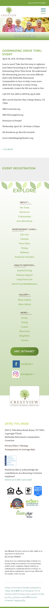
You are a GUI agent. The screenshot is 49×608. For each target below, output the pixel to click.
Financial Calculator (24, 257)
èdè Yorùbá (38, 594)
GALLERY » (24, 294)
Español (35, 587)
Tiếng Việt (9, 591)
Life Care (24, 234)
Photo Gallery (24, 300)
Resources (24, 212)
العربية (12, 597)
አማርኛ (36, 591)
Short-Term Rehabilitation (24, 284)
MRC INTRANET (24, 351)
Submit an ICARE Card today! (18, 480)
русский (21, 597)
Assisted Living (24, 270)
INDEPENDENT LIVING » (24, 229)
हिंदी (28, 597)
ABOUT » (24, 202)
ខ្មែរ (24, 600)
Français (28, 591)
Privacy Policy (11, 446)
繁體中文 (19, 591)
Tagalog (17, 600)
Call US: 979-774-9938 (36, 3)
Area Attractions (24, 221)
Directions (24, 331)
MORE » (24, 312)
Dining (24, 248)
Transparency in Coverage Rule (20, 449)
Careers (24, 340)
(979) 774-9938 (17, 424)
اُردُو (7, 597)
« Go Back (7, 149)
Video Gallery (24, 304)
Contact (24, 327)
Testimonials (24, 216)
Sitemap (24, 446)
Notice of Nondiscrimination (17, 587)
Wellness (24, 252)
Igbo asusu (26, 594)
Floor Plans (24, 243)
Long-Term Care (24, 279)
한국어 (17, 594)
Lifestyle (24, 239)
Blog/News (24, 336)
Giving (24, 322)
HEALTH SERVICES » (24, 265)
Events (24, 318)
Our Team (24, 207)
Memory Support (24, 275)
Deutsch (9, 594)
